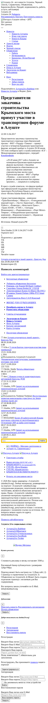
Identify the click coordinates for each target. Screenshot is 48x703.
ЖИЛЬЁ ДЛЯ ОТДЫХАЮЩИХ (21, 302)
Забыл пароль (18, 82)
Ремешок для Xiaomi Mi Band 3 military (23, 286)
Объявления (11, 51)
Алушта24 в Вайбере (15, 529)
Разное (15, 63)
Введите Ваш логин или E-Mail (15, 692)
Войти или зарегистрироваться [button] (15, 274)
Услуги (15, 60)
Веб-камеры (11, 72)
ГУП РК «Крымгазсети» (17, 469)
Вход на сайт (17, 84)
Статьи (15, 41)
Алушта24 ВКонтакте (16, 531)
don (2, 262)
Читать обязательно (25, 369)
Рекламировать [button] (8, 17)
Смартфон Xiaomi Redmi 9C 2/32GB (22, 288)
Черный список (13, 48)
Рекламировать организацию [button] (31, 607)
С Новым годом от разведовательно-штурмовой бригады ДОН (21, 377)
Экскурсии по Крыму (16, 70)
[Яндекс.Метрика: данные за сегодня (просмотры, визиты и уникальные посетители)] (22, 545)
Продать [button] (19, 17)
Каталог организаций (16, 326)
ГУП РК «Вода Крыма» (17, 467)
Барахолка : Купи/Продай (23, 58)
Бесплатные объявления (17, 279)
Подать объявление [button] (10, 609)
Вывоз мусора (19, 462)
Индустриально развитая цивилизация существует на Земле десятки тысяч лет (24, 398)
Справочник (12, 65)
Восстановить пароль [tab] (16, 632)
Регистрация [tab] (12, 628)
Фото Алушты (12, 323)
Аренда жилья (12, 43)
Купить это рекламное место (19, 476)
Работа (15, 53)
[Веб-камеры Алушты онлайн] (29, 453)
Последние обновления (17, 333)
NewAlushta (6, 230)
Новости (10, 31)
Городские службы (14, 458)
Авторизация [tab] (12, 630)
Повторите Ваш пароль (11, 650)
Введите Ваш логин (10, 642)
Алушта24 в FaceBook (16, 536)
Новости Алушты (20, 34)
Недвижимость (18, 55)
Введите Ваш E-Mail (10, 644)
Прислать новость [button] (9, 607)
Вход (8, 77)
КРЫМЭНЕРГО (21, 464)
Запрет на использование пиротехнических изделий (20, 387)
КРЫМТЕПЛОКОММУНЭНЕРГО (22, 472)
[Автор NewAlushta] (2, 228)
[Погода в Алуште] (10, 453)
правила (34, 662)
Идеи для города (19, 36)
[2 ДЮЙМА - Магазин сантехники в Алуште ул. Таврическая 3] (26, 448)
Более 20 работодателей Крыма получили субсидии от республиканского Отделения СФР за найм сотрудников (22, 420)
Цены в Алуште (13, 67)
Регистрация (17, 79)
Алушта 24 (6, 14)
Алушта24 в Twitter (15, 538)
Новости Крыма (19, 39)
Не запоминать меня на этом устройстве (22, 682)
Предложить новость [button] (33, 17)
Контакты (18, 519)
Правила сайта (7, 519)
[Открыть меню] (2, 27)
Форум (9, 46)
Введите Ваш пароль (10, 647)
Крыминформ (7, 155)
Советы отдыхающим (16, 314)
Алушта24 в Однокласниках (19, 533)
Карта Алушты (13, 328)
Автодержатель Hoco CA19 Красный (23, 298)
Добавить (15, 14)
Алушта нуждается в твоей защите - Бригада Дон (23, 259)
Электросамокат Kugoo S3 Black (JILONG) (25, 291)
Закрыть (5, 594)
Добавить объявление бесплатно (21, 283)
